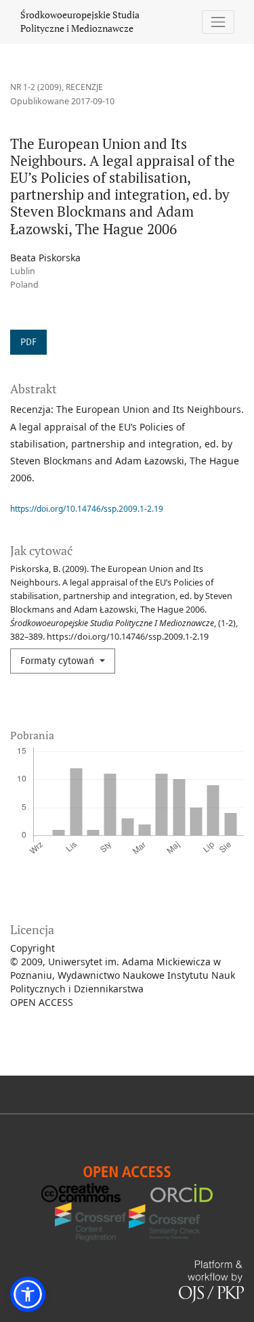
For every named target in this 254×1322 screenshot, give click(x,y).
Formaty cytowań (58, 661)
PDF (28, 342)
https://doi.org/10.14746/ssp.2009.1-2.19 (86, 508)
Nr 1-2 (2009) (36, 87)
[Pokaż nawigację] (218, 22)
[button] (28, 1294)
